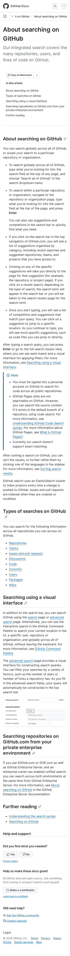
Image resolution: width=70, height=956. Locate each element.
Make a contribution (22, 890)
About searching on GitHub (50, 16)
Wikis (12, 585)
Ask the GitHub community (23, 915)
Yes (12, 854)
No (27, 854)
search (32, 617)
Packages (16, 579)
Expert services (23, 942)
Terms (34, 938)
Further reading (20, 806)
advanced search (21, 661)
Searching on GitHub (23, 821)
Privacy (45, 938)
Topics (13, 548)
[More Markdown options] (36, 75)
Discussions (17, 559)
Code (13, 564)
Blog (39, 942)
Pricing (7, 942)
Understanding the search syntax (32, 816)
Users (13, 574)
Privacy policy (10, 861)
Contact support (17, 920)
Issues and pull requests (26, 553)
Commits (15, 569)
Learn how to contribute (15, 896)
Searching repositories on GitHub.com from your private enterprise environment (31, 744)
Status (57, 938)
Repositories (18, 543)
